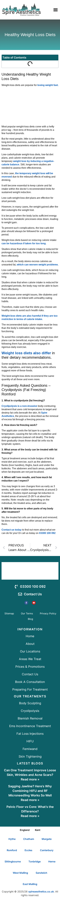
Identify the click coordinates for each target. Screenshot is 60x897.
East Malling (30, 884)
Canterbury (46, 850)
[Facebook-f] (26, 603)
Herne (51, 861)
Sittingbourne (13, 861)
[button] (55, 9)
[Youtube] (34, 603)
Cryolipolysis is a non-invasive (19, 406)
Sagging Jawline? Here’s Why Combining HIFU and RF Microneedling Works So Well (30, 790)
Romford (12, 850)
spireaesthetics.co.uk (41, 891)
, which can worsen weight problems (37, 264)
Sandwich (41, 872)
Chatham (28, 838)
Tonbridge (34, 861)
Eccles (28, 850)
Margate (47, 838)
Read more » (30, 779)
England (25, 829)
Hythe (12, 838)
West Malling (20, 872)
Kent (37, 829)
